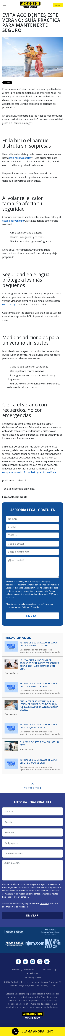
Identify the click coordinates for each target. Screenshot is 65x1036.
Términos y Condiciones (23, 969)
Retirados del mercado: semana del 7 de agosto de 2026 (38, 685)
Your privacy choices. (32, 977)
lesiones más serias (20, 157)
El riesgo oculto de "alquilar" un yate (39, 743)
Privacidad (47, 969)
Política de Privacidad (31, 607)
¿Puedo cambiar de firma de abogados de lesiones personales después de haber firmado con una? (39, 664)
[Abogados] (30, 5)
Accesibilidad (33, 973)
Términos (47, 604)
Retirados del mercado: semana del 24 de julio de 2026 (38, 761)
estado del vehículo (13, 220)
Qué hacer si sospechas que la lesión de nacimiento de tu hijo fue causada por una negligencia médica (39, 705)
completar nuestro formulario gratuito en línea (29, 472)
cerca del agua (10, 304)
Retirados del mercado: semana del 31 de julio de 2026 (38, 726)
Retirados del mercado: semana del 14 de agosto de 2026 (38, 644)
